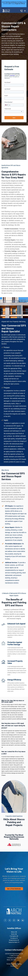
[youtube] (18, 920)
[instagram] (14, 920)
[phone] (21, 10)
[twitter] (9, 920)
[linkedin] (22, 920)
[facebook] (5, 920)
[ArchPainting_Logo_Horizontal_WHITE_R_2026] (6, 9)
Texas (13, 3)
